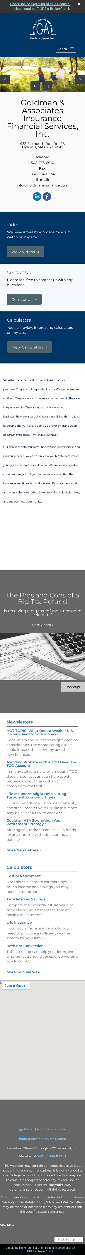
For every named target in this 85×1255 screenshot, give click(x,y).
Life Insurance (19, 922)
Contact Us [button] (22, 300)
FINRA (50, 1156)
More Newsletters (24, 850)
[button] (66, 49)
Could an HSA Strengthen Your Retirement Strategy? (34, 822)
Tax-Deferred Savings (26, 899)
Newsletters (20, 722)
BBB (62, 1156)
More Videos (42, 624)
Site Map (7, 1225)
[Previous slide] (5, 79)
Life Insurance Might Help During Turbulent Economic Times (36, 795)
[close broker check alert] (79, 4)
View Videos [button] (23, 252)
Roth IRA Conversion (25, 946)
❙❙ (47, 86)
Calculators (19, 867)
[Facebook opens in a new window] (46, 196)
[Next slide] (80, 79)
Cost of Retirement (24, 876)
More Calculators (23, 972)
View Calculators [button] (27, 347)
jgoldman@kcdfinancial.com (42, 1129)
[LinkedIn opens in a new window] (37, 196)
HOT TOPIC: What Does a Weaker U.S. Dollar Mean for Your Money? (40, 732)
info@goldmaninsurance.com (42, 185)
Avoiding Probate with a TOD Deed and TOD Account (42, 764)
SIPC (40, 1156)
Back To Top (67, 1239)
